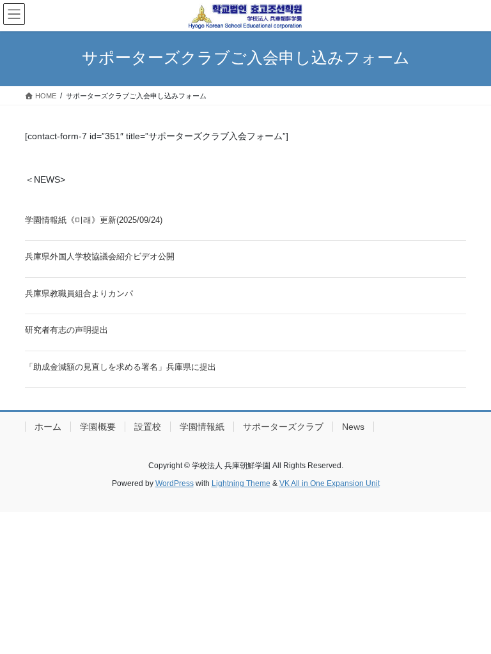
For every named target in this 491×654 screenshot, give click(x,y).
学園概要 (98, 427)
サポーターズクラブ (283, 427)
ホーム (48, 427)
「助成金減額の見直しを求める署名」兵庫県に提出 (120, 367)
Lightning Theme (241, 483)
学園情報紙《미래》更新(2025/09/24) (93, 220)
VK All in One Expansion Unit (329, 483)
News (353, 427)
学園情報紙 (202, 427)
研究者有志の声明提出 (66, 330)
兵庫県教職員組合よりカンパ (79, 293)
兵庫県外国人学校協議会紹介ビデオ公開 (100, 256)
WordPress (174, 483)
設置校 (147, 427)
